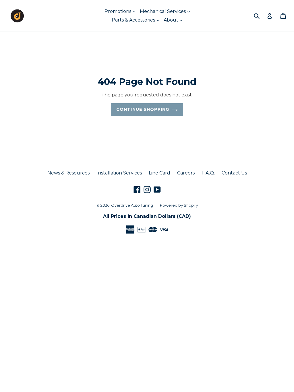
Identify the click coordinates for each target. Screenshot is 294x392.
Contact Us (234, 173)
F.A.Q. (208, 173)
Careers (186, 173)
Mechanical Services (163, 11)
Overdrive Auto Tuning (132, 205)
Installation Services (119, 173)
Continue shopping (142, 109)
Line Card (159, 173)
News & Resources (68, 173)
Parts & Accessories (134, 20)
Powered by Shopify (179, 205)
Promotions (118, 11)
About (171, 20)
